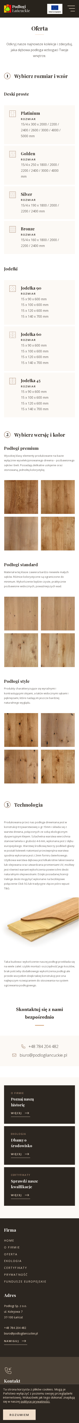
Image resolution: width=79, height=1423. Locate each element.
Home (9, 1240)
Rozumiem (19, 1415)
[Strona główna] (17, 11)
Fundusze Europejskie (25, 1281)
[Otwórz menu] (71, 9)
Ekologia (13, 1261)
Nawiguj (11, 1341)
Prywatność (16, 1274)
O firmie (12, 1247)
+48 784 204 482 (43, 1046)
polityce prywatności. (35, 1401)
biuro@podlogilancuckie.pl (43, 1055)
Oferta (11, 1254)
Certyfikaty (15, 1268)
